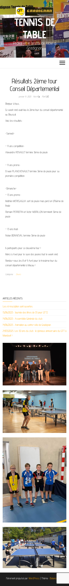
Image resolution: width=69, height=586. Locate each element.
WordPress (33, 578)
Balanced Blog (56, 578)
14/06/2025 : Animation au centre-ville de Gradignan (27, 325)
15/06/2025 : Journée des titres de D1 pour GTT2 (25, 312)
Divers (18, 274)
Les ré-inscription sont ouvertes (18, 306)
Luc (47, 96)
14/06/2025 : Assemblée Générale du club (22, 318)
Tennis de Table (34, 28)
